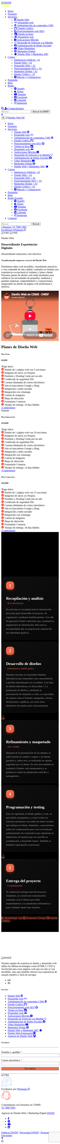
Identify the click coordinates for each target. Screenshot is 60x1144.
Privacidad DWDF (29, 1132)
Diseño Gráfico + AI (24, 74)
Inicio (10, 11)
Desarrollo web (25, 22)
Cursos (11, 57)
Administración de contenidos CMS (35, 25)
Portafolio (13, 80)
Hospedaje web (25, 37)
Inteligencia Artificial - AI (27, 60)
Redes (11, 85)
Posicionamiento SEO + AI (28, 68)
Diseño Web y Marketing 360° (32, 54)
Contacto (12, 218)
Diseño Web (22, 19)
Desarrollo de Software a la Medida (34, 42)
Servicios (13, 16)
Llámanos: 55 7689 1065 (14, 227)
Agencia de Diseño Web (20, 1036)
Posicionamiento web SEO (30, 31)
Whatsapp (22, 1089)
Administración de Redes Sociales (34, 45)
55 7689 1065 (8, 1107)
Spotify (21, 88)
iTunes (19, 91)
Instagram (21, 103)
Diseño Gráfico (25, 28)
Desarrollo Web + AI (24, 65)
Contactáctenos (16, 108)
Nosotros (12, 14)
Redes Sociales (15, 198)
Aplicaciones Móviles (27, 39)
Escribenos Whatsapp (12, 230)
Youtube (21, 94)
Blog (10, 83)
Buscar (36, 224)
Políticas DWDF (9, 1132)
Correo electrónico (11, 1060)
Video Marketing (26, 48)
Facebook (22, 97)
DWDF (51, 1113)
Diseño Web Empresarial (20, 1033)
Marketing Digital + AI (25, 71)
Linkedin (21, 100)
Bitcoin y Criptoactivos (29, 77)
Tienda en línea (25, 34)
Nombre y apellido (11, 1052)
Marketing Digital (26, 51)
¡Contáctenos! (8, 407)
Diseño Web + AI (23, 62)
